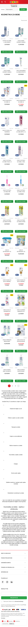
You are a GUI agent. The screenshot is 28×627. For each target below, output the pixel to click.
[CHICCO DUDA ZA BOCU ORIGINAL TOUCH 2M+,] (7, 270)
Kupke (2, 367)
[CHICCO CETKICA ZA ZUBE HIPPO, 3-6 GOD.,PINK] (21, 121)
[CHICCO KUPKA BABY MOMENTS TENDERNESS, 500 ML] (7, 360)
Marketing (17, 621)
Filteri (23, 9)
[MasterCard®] (13, 609)
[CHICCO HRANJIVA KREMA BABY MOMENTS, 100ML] (7, 330)
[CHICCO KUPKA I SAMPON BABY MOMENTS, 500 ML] (21, 360)
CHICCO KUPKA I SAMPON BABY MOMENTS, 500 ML (21, 371)
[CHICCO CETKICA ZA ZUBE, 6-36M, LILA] (21, 151)
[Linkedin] (11, 582)
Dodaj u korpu (7, 51)
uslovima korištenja (18, 601)
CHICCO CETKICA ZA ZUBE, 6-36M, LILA (21, 162)
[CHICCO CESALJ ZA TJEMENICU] (7, 121)
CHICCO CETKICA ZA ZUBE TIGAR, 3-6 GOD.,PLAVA (7, 162)
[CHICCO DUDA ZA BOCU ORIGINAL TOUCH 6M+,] (21, 270)
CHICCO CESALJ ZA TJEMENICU (7, 131)
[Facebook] (2, 582)
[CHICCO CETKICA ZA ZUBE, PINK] (7, 181)
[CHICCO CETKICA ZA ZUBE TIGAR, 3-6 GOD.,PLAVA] (7, 151)
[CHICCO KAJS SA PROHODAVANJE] (21, 330)
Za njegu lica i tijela (17, 38)
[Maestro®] (17, 609)
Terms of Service (9, 606)
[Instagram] (7, 582)
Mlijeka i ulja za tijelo (17, 68)
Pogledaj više (14, 6)
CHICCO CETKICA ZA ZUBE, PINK (7, 191)
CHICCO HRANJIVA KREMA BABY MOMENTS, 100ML (7, 341)
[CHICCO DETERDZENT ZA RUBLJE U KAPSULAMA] (7, 240)
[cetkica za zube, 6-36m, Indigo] (7, 31)
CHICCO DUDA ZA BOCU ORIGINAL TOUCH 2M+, (7, 281)
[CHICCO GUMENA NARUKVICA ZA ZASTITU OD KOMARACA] (21, 300)
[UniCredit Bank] (6, 609)
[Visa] (23, 609)
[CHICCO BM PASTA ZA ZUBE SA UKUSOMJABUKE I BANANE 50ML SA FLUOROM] (21, 91)
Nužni (5, 621)
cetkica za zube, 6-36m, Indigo (7, 41)
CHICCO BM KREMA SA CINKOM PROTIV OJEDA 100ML (21, 72)
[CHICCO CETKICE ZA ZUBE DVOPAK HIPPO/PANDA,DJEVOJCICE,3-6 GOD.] (7, 210)
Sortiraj (2, 9)
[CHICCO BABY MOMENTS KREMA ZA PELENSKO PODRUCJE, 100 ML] (7, 61)
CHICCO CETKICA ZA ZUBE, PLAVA (21, 191)
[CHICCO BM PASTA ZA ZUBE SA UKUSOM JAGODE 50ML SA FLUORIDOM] (7, 91)
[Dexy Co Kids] (14, 2)
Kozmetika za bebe (3, 128)
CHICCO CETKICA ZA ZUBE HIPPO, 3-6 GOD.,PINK (21, 132)
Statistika (11, 621)
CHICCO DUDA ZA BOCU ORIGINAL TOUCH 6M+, (21, 281)
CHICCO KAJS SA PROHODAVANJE (21, 340)
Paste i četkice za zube (3, 38)
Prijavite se (14, 597)
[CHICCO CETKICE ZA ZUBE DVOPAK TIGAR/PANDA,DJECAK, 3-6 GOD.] (21, 210)
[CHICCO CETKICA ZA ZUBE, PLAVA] (21, 181)
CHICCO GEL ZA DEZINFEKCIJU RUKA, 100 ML (7, 311)
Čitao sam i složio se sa (13, 601)
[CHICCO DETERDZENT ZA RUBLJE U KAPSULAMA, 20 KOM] (21, 240)
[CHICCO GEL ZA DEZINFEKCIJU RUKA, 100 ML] (7, 300)
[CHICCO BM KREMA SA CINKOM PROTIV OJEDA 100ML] (21, 61)
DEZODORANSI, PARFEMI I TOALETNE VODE (17, 248)
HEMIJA (2, 248)
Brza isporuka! (14, 5)
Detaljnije (3, 618)
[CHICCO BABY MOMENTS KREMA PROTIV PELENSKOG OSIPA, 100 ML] (21, 31)
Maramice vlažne (3, 278)
